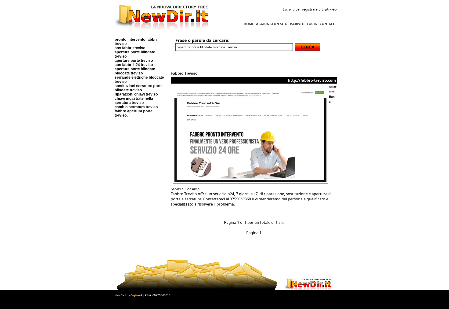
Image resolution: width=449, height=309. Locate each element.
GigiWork (136, 295)
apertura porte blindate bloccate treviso (135, 71)
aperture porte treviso (134, 61)
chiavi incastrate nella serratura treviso (134, 100)
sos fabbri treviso (130, 48)
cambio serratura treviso (136, 107)
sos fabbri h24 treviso (134, 65)
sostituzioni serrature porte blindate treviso (139, 88)
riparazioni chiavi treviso (136, 94)
